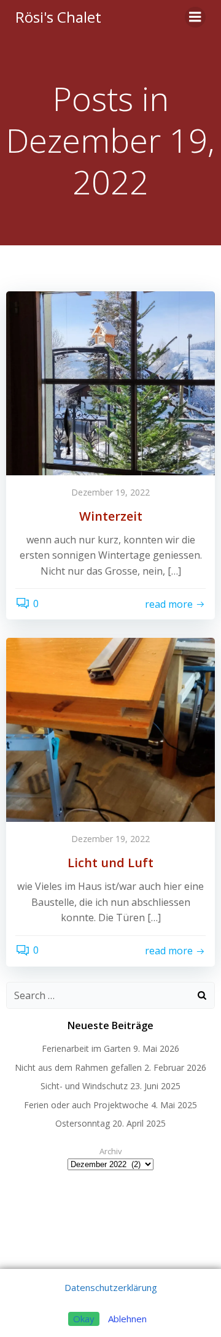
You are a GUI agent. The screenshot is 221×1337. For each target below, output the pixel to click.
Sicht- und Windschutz (84, 1086)
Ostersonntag (82, 1123)
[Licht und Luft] (110, 729)
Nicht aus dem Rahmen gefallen (78, 1067)
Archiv (110, 1151)
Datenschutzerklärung (110, 1287)
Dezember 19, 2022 (110, 492)
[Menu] (195, 17)
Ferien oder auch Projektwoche (86, 1105)
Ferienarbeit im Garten (86, 1048)
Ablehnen (127, 1318)
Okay (84, 1318)
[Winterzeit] (110, 382)
